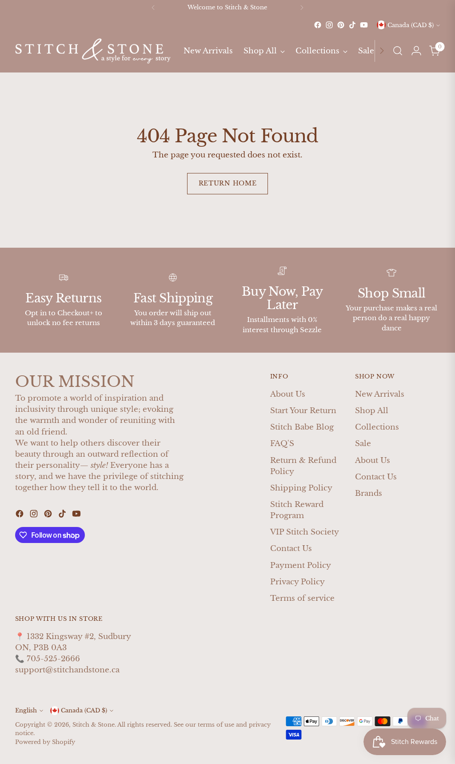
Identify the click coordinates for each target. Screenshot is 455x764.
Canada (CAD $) (410, 25)
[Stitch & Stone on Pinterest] (341, 25)
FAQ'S (282, 443)
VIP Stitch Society (304, 532)
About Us (287, 394)
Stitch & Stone (93, 724)
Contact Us (291, 548)
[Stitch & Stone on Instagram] (329, 25)
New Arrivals (379, 394)
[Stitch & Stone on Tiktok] (352, 25)
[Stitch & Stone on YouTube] (364, 25)
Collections (377, 427)
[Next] (301, 7)
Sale (363, 443)
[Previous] (153, 7)
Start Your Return (303, 410)
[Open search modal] (398, 51)
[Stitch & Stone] (93, 51)
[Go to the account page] (416, 51)
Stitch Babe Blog (302, 427)
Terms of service (302, 598)
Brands (368, 493)
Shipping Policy (301, 488)
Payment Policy (300, 565)
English (26, 710)
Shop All (371, 410)
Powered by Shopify (45, 742)
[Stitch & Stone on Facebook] (318, 25)
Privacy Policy (297, 582)
